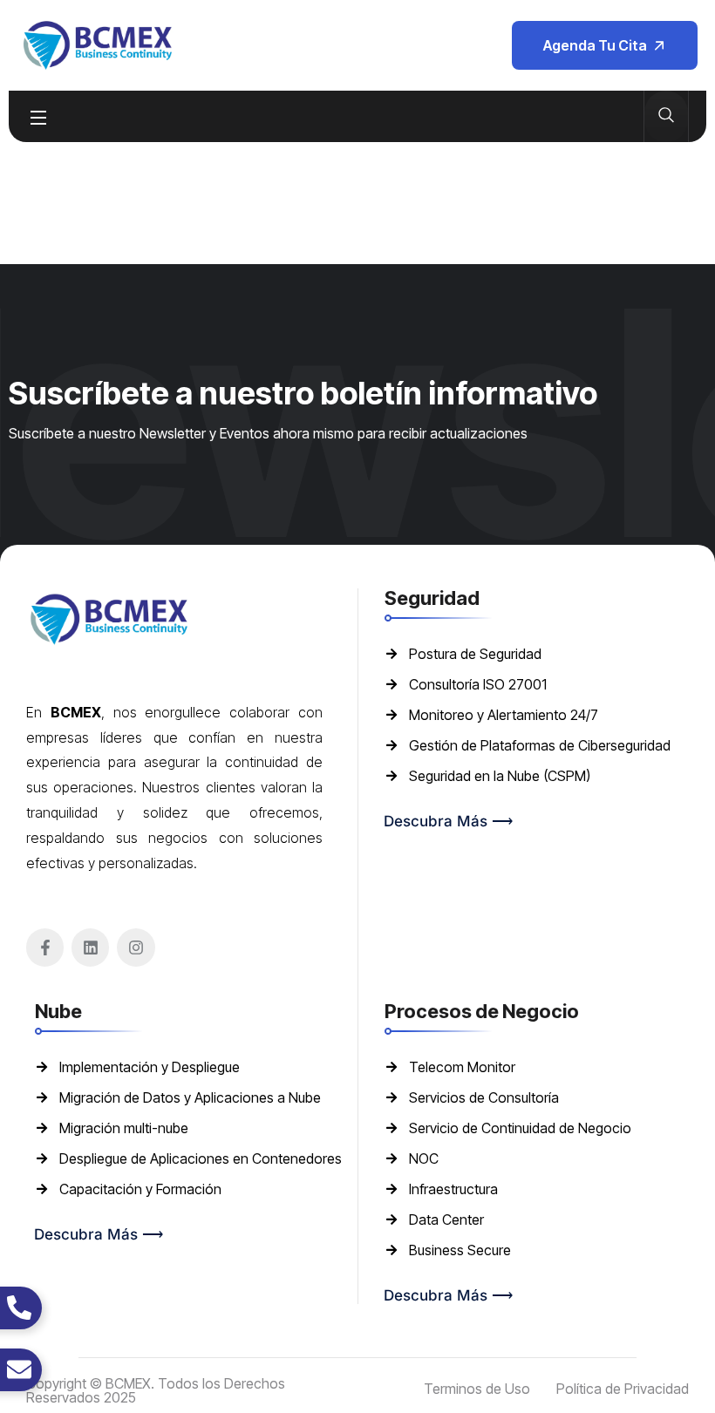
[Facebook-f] (45, 947)
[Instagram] (135, 947)
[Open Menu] (39, 116)
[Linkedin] (90, 947)
